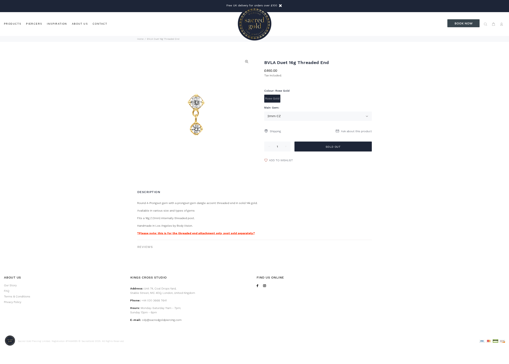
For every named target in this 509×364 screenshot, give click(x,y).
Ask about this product (356, 131)
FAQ (6, 290)
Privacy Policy (12, 302)
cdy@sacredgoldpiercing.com (162, 319)
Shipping (275, 131)
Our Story (10, 285)
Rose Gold (272, 98)
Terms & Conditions (17, 296)
